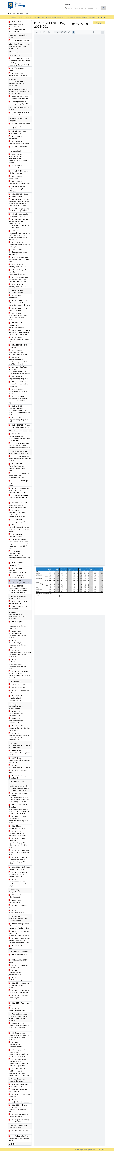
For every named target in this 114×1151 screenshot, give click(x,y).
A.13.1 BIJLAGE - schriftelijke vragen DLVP (17, 285)
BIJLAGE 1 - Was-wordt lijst (18, 906)
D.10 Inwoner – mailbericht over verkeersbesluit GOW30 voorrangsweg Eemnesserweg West (19, 555)
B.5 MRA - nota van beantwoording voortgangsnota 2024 (17, 325)
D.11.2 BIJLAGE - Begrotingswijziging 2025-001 (19, 582)
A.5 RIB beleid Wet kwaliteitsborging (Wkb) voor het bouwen (19, 189)
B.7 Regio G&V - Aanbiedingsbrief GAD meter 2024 (19, 340)
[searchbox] (82, 8)
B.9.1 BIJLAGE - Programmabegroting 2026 (18, 377)
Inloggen (101, 1149)
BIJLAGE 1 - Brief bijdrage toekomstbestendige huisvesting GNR (19, 728)
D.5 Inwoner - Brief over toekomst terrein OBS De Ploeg (19, 498)
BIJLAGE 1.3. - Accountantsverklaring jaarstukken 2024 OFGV (17, 833)
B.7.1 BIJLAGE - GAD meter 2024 (18, 346)
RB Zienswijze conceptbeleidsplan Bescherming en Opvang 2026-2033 (17, 634)
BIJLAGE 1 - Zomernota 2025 (19, 692)
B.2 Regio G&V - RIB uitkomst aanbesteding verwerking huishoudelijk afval (19, 303)
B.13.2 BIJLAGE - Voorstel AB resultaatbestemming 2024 (19, 426)
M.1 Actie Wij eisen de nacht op (18, 1132)
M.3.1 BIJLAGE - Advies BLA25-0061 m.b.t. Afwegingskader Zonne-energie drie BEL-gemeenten (19, 1072)
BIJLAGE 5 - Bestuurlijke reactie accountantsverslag (19, 991)
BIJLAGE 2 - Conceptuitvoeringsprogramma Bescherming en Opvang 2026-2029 (20, 653)
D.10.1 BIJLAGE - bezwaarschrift (16, 564)
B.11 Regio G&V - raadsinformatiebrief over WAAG (18, 391)
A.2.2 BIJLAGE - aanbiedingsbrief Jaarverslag (19, 142)
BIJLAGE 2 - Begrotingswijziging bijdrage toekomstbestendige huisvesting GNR (19, 736)
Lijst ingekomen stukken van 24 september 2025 (19, 114)
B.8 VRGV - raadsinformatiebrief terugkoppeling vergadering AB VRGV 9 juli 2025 (18, 361)
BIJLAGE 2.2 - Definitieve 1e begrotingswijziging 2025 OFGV (19, 852)
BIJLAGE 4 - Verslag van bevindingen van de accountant (19, 985)
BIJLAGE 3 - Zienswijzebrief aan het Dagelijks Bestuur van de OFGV (18, 883)
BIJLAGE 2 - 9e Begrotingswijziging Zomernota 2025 (16, 698)
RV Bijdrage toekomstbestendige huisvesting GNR (16, 713)
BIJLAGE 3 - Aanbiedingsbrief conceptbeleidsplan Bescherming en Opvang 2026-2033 (17, 664)
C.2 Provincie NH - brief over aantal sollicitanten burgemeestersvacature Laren (19, 445)
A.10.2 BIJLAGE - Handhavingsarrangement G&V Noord (18, 252)
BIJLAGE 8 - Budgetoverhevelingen (17, 1009)
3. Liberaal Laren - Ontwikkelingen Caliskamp (18, 74)
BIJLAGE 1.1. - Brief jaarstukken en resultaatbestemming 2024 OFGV (18, 820)
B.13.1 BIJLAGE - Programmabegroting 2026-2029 (19, 420)
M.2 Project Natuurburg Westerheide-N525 (19, 1121)
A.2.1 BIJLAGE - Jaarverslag (16, 137)
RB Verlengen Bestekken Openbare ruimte (19, 607)
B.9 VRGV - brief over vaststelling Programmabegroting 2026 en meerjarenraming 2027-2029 (19, 370)
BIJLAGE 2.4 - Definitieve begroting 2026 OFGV (19, 868)
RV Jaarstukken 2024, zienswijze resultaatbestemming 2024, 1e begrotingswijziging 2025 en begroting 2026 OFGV (19, 797)
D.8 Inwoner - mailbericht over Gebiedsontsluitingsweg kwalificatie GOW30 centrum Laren (19, 528)
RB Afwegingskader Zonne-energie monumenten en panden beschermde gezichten (19, 1036)
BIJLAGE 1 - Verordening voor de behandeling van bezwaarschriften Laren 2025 (19, 941)
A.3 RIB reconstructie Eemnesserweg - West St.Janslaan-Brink (18, 149)
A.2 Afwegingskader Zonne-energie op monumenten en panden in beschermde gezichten (18, 1053)
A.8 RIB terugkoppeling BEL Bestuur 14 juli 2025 (18, 215)
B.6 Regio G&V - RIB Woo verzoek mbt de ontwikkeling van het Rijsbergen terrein (19, 332)
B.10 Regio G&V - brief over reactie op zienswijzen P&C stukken (18, 384)
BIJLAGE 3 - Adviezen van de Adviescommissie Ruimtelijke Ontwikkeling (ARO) (19, 1108)
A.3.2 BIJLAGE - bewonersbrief (16, 167)
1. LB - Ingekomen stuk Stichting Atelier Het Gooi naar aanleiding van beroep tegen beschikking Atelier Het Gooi (19, 62)
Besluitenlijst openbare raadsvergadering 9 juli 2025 (19, 97)
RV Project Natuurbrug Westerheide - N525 (18, 1085)
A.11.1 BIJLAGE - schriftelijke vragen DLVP (17, 266)
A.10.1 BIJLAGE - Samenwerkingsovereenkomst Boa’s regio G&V (19, 245)
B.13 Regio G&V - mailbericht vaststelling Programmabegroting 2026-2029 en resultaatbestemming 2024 (19, 410)
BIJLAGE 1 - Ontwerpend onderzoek (19, 1095)
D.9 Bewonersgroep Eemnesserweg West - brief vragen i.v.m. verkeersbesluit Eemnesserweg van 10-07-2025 (19, 544)
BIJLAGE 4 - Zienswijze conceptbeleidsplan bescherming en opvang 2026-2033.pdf (20, 674)
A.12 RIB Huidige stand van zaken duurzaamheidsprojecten (18, 272)
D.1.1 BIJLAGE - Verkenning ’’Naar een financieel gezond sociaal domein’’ (17, 467)
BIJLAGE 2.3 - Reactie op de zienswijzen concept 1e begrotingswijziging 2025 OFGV (19, 861)
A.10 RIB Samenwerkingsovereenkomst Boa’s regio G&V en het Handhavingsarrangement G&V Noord (19, 235)
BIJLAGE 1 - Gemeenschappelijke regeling (19, 766)
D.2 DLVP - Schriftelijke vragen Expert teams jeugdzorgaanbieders (19, 475)
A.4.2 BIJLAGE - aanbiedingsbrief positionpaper (20, 182)
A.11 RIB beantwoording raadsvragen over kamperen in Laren (19, 259)
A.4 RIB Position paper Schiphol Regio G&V (18, 172)
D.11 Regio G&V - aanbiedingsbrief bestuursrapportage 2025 (18, 570)
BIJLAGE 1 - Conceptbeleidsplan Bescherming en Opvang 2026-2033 (17, 644)
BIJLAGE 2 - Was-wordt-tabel (19, 947)
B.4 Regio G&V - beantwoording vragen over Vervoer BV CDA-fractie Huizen (18, 317)
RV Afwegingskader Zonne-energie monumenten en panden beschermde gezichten (19, 1027)
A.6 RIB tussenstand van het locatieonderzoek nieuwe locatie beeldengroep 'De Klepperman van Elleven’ (19, 202)
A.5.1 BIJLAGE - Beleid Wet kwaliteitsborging (18, 195)
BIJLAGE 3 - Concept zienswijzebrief (18, 777)
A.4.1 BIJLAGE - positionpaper (16, 177)
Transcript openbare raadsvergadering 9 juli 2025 (19, 103)
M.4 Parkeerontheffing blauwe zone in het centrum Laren (19, 1138)
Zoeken (66, 4)
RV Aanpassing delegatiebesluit (15, 896)
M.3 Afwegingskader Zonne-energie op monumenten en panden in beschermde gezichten (18, 1062)
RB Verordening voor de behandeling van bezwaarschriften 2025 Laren (19, 933)
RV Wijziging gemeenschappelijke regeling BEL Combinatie (19, 753)
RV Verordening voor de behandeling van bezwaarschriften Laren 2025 (19, 926)
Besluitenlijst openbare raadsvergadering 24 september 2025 (18, 24)
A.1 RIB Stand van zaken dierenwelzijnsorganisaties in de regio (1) (19, 126)
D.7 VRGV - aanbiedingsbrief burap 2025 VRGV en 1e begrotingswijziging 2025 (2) (19, 513)
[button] (103, 8)
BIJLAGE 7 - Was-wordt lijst (18, 1004)
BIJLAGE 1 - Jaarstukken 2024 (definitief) (19, 966)
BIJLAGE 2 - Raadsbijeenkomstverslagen (19, 1101)
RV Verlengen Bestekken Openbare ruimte (19, 602)
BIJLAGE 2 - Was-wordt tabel (18, 772)
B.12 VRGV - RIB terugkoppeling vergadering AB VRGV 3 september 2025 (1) (19, 400)
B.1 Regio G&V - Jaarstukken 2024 (16, 296)
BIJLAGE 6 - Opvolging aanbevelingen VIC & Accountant (18, 998)
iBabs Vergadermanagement (84, 1149)
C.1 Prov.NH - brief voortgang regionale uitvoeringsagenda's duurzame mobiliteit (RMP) (20, 437)
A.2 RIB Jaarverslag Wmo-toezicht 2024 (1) (17, 132)
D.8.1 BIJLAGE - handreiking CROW (16, 535)
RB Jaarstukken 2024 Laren (18, 961)
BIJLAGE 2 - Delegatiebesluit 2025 (16, 912)
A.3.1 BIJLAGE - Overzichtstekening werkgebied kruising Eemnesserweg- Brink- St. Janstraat (18, 158)
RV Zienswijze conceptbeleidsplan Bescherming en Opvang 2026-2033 (17, 625)
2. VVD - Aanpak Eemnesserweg (16, 69)
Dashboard (11, 13)
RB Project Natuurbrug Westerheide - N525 (18, 1090)
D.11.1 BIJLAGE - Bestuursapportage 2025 (17, 576)
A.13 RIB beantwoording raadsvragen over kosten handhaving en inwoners (19, 279)
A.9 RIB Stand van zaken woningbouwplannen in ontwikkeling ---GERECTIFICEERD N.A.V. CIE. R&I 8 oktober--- (19, 223)
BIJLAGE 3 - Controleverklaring (15, 979)
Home (20, 17)
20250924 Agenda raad (20, 40)
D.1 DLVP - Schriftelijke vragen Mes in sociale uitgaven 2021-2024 (20, 459)
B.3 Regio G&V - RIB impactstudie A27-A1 (18, 309)
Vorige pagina (99, 23)
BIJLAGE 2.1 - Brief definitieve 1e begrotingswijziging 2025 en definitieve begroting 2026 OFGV (19, 843)
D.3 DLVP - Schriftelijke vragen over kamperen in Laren (19, 483)
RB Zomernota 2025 (18, 687)
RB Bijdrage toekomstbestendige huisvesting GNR (16, 721)
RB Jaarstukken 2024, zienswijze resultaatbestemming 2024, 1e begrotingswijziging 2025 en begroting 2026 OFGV (19, 809)
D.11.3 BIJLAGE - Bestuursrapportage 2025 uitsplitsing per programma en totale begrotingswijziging (19, 589)
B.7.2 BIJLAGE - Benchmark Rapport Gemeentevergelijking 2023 (18, 352)
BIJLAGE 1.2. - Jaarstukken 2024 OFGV (17, 827)
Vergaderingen (22, 13)
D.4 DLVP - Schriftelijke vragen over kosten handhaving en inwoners (19, 490)
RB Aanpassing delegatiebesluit (15, 901)
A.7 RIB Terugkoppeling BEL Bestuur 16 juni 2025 (19, 210)
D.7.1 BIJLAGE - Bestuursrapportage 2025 (18, 521)
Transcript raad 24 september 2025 (17, 30)
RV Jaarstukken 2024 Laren (18, 956)
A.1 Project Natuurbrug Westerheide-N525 (18, 1115)
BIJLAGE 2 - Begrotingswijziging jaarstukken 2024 (15, 972)
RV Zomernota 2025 (18, 684)
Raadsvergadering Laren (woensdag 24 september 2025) (48, 17)
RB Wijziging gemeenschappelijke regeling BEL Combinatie (19, 760)
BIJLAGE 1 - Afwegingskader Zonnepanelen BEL (15, 1045)
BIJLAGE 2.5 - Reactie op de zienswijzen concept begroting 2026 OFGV (19, 874)
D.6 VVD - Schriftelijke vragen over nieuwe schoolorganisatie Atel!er (18, 505)
